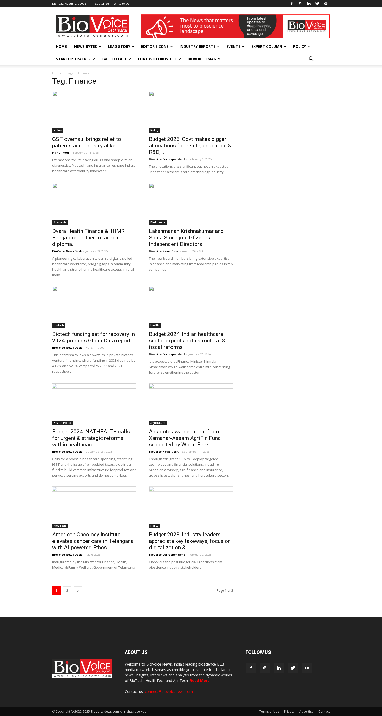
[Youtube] (326, 4)
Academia (60, 222)
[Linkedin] (309, 4)
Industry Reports (197, 46)
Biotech (59, 325)
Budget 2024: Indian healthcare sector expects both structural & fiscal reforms (187, 340)
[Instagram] (300, 4)
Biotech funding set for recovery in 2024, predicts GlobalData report (93, 337)
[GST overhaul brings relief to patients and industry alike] (94, 112)
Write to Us (121, 3)
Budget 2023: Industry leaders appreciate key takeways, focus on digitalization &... (190, 541)
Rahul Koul (60, 152)
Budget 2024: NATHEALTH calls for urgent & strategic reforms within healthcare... (91, 438)
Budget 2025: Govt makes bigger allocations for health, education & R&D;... (190, 145)
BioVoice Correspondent (167, 159)
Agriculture (157, 423)
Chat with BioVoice (157, 58)
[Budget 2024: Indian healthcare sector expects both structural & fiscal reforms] (191, 307)
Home (61, 46)
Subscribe (102, 3)
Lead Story (119, 46)
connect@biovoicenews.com (169, 691)
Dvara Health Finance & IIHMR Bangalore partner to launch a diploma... (88, 237)
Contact (324, 711)
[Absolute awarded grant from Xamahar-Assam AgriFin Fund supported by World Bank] (191, 404)
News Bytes (85, 46)
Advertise (306, 711)
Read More (200, 680)
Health (154, 325)
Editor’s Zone (155, 46)
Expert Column (266, 46)
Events (233, 46)
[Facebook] (291, 4)
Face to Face (114, 58)
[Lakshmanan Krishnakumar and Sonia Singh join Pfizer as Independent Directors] (191, 204)
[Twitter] (317, 4)
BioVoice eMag (202, 58)
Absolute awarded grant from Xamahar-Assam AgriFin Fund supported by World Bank (185, 438)
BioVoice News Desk (67, 251)
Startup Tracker (73, 58)
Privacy (289, 711)
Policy (299, 46)
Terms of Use (269, 711)
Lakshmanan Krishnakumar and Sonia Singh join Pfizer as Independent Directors (186, 237)
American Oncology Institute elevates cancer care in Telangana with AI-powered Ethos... (93, 541)
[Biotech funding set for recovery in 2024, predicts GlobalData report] (94, 307)
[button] (311, 59)
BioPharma (157, 222)
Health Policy (62, 423)
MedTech (60, 526)
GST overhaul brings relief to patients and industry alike (86, 142)
